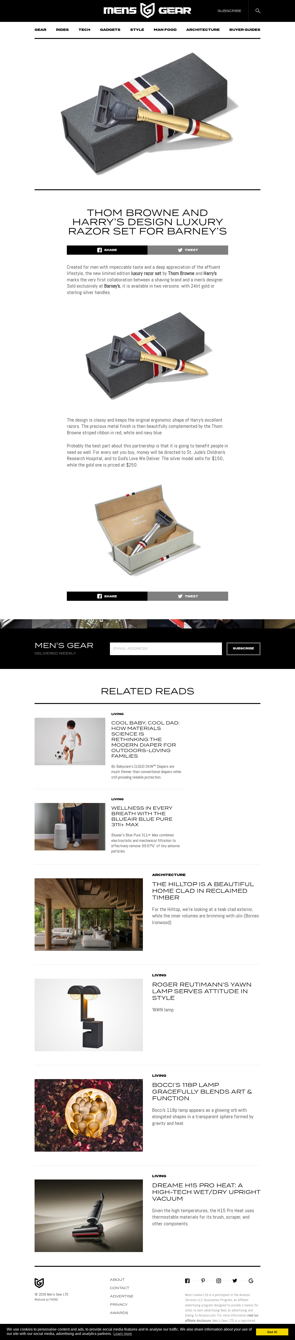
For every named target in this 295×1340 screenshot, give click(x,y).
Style (137, 29)
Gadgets (110, 29)
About (117, 1279)
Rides (62, 29)
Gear (40, 29)
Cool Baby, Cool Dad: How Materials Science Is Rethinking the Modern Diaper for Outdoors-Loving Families (145, 739)
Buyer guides (244, 29)
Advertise (121, 1296)
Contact (119, 1288)
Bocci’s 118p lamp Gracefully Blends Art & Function (202, 1092)
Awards (119, 1313)
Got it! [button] (272, 1332)
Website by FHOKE (46, 1299)
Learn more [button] (122, 1334)
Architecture (203, 29)
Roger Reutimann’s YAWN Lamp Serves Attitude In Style (201, 992)
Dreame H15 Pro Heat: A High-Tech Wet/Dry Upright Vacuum (206, 1192)
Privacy (119, 1304)
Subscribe (243, 648)
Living (117, 714)
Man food (165, 29)
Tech (84, 29)
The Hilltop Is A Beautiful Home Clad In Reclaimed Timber (203, 891)
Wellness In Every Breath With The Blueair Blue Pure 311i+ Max (142, 817)
